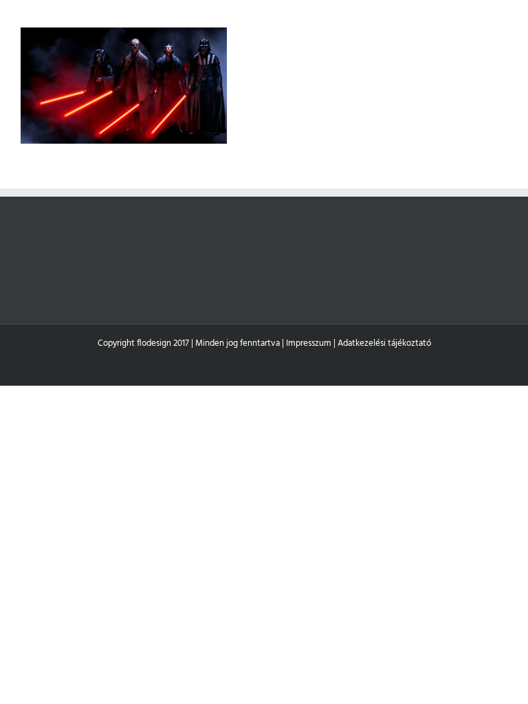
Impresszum (308, 343)
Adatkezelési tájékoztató (384, 343)
